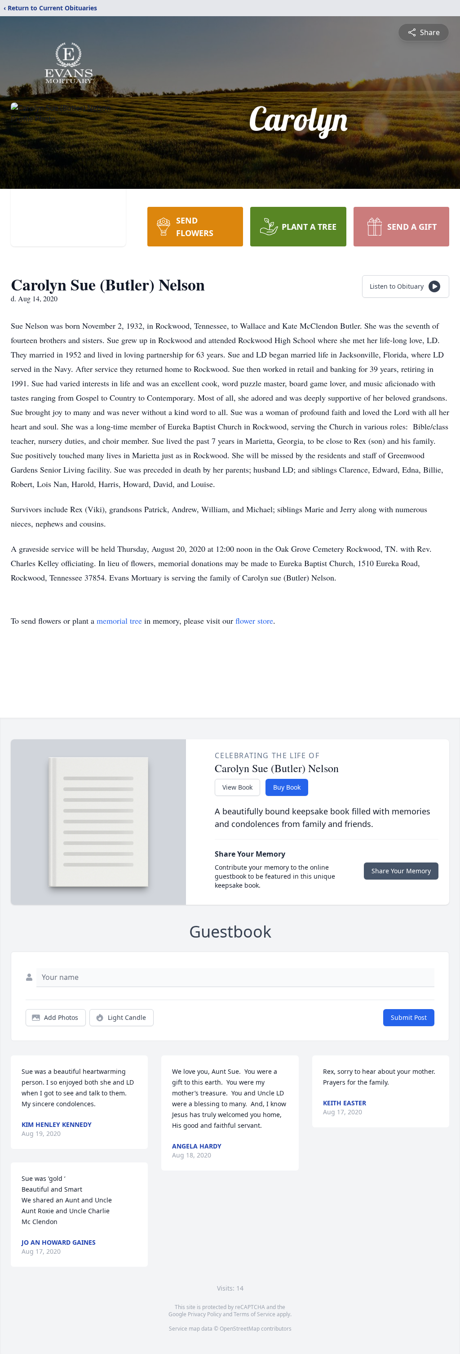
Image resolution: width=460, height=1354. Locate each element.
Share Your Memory (401, 871)
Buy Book (287, 787)
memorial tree (119, 620)
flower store (254, 620)
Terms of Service (254, 1314)
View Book (237, 787)
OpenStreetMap (240, 1328)
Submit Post (409, 1017)
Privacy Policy (204, 1314)
